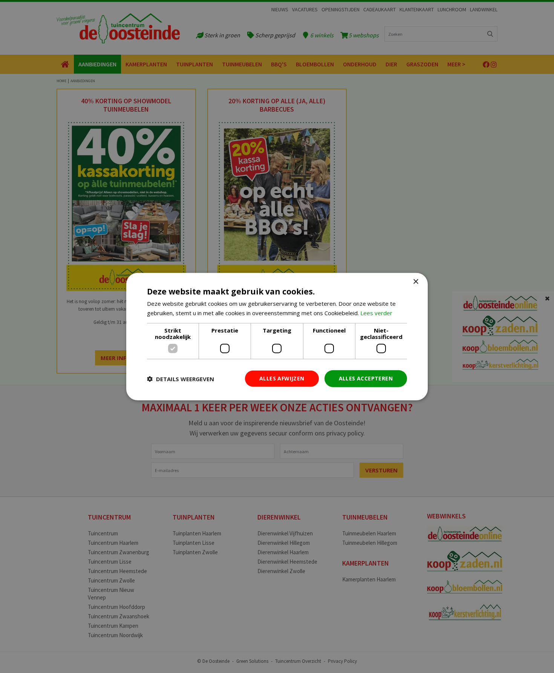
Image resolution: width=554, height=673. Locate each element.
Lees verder (376, 312)
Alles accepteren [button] (366, 378)
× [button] (415, 281)
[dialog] (277, 336)
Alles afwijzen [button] (282, 378)
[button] (180, 378)
